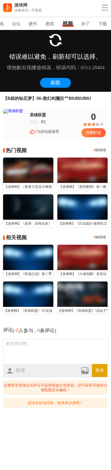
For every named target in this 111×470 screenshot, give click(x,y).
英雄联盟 (38, 114)
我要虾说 (93, 132)
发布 (99, 370)
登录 (20, 370)
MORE (99, 150)
